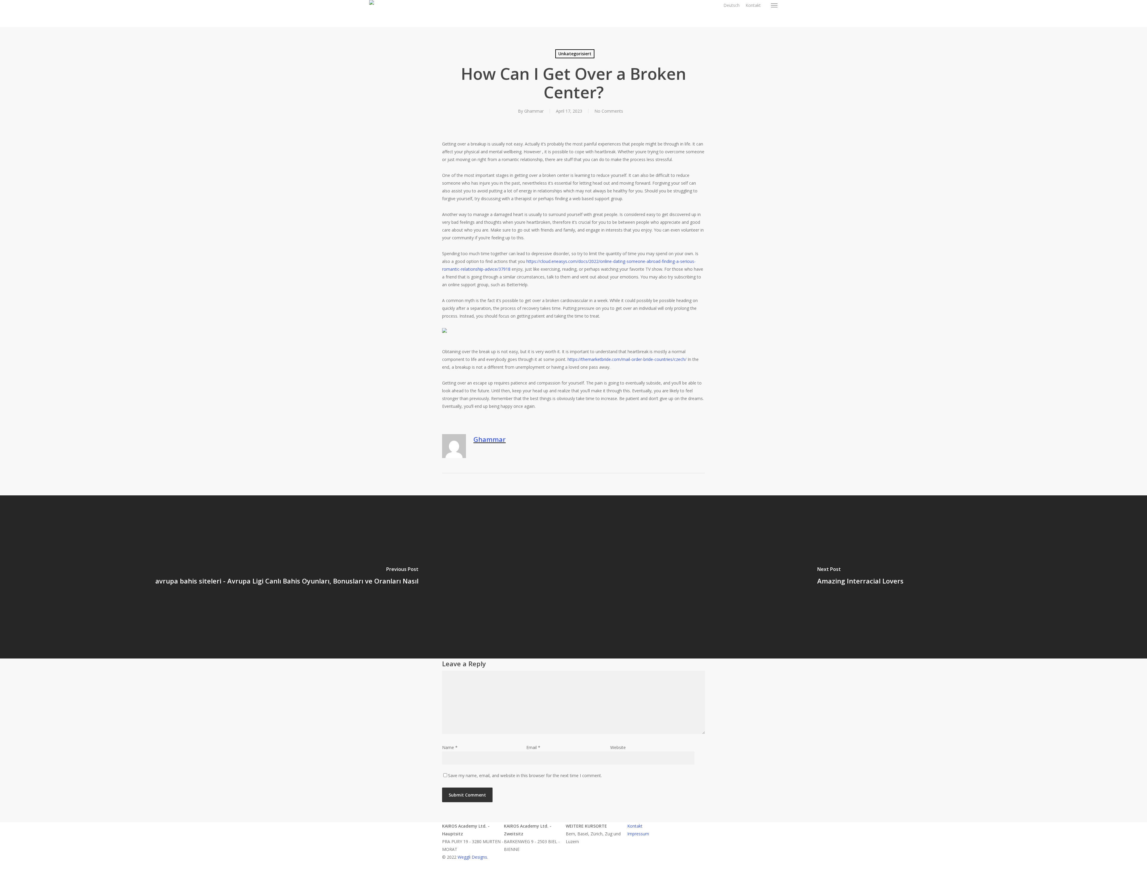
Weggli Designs (472, 857)
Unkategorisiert (574, 53)
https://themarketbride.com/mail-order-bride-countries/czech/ (627, 359)
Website (618, 747)
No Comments (608, 111)
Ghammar (534, 111)
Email (533, 747)
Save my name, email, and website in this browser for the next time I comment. (525, 775)
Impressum (638, 834)
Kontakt (634, 826)
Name (450, 747)
